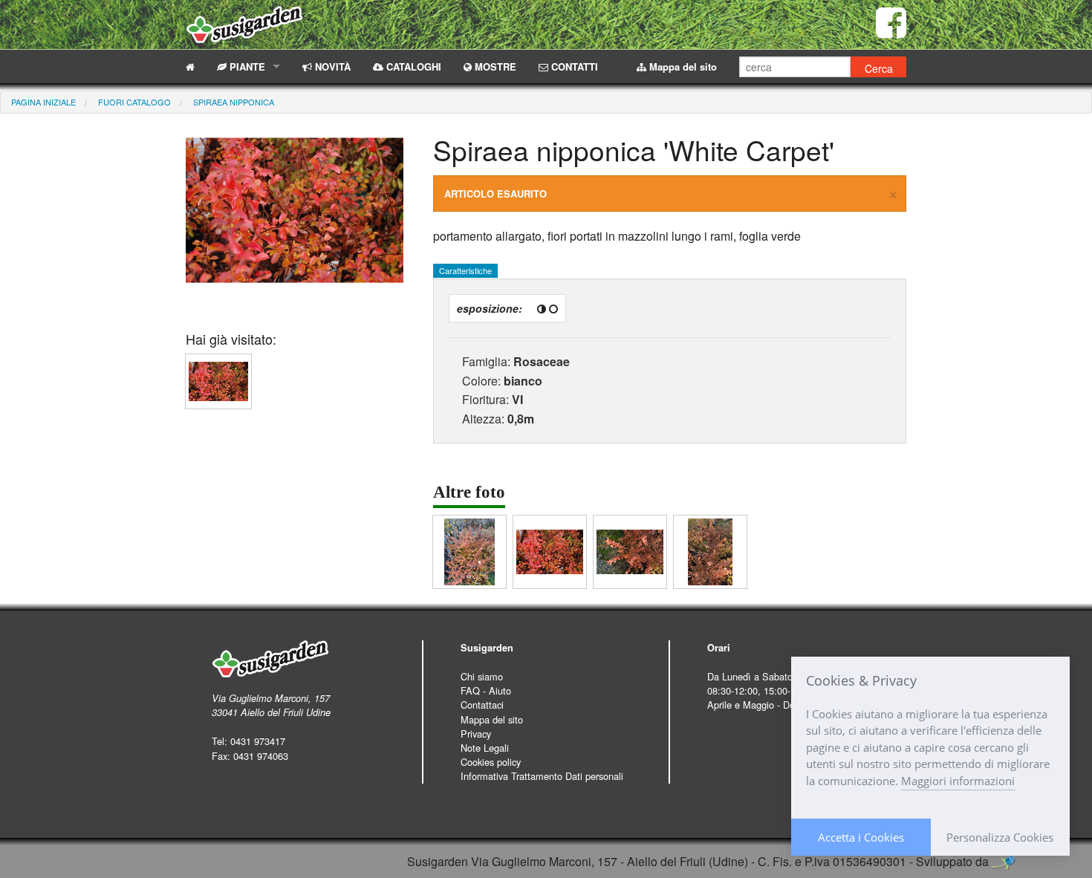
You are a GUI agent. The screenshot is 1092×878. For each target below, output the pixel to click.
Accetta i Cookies (861, 837)
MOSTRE (494, 66)
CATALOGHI (412, 66)
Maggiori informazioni (958, 780)
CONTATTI (573, 66)
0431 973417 (257, 741)
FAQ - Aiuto (486, 690)
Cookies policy (491, 762)
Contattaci (482, 704)
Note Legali (485, 748)
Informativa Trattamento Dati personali (542, 776)
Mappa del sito (681, 66)
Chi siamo (482, 676)
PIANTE (246, 66)
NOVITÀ (331, 66)
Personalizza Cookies (999, 837)
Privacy (476, 733)
